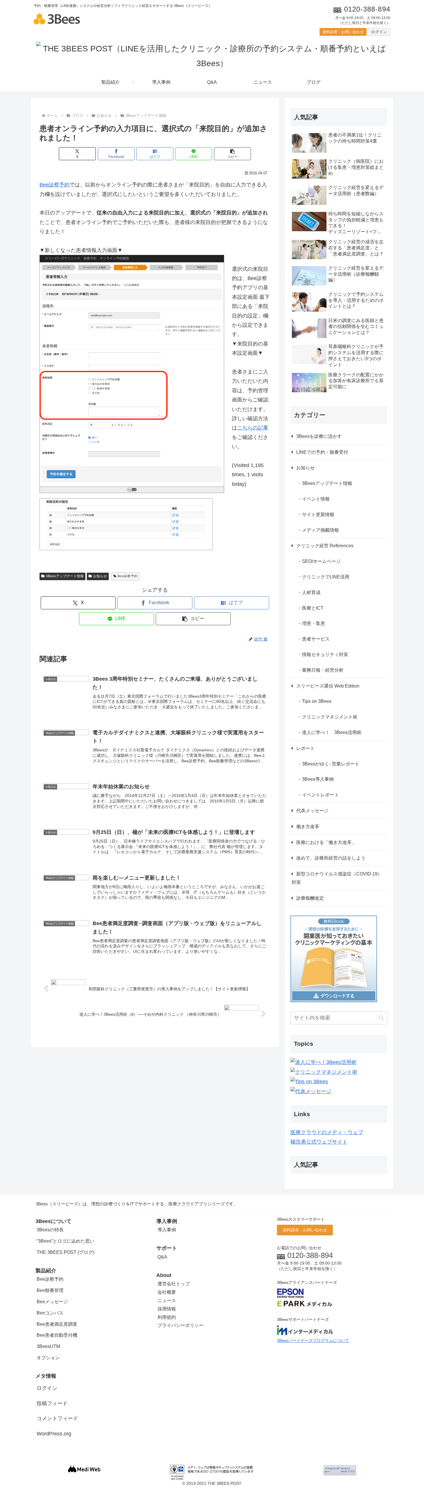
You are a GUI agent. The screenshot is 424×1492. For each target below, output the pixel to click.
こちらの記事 (252, 428)
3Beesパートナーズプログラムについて (313, 1340)
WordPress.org (54, 1434)
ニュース (166, 1300)
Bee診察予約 (55, 185)
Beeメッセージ (52, 1301)
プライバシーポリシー (180, 1325)
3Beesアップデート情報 (65, 576)
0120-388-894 (310, 1255)
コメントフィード (57, 1418)
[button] (232, 153)
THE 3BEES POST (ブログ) (65, 1252)
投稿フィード (52, 1403)
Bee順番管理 (50, 1290)
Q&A (162, 1256)
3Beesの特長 (50, 1229)
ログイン (379, 31)
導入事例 (166, 1229)
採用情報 (166, 1308)
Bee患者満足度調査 (57, 1324)
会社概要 (166, 1292)
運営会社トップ (173, 1283)
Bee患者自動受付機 (57, 1335)
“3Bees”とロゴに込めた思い (65, 1241)
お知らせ (100, 576)
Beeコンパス (50, 1312)
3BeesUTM (48, 1346)
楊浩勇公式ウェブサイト (319, 1142)
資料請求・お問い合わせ (343, 32)
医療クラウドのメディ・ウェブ (326, 1132)
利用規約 (166, 1317)
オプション (48, 1357)
